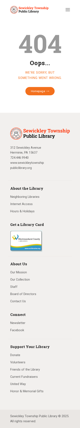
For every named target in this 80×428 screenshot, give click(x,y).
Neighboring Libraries (24, 197)
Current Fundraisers (24, 377)
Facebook (17, 330)
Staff (13, 287)
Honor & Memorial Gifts (27, 391)
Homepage (38, 91)
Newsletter (17, 323)
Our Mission (18, 272)
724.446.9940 (19, 158)
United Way (18, 384)
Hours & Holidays (22, 211)
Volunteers (17, 362)
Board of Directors (23, 294)
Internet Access (21, 204)
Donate (15, 355)
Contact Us (18, 301)
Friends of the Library (25, 369)
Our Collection (20, 279)
